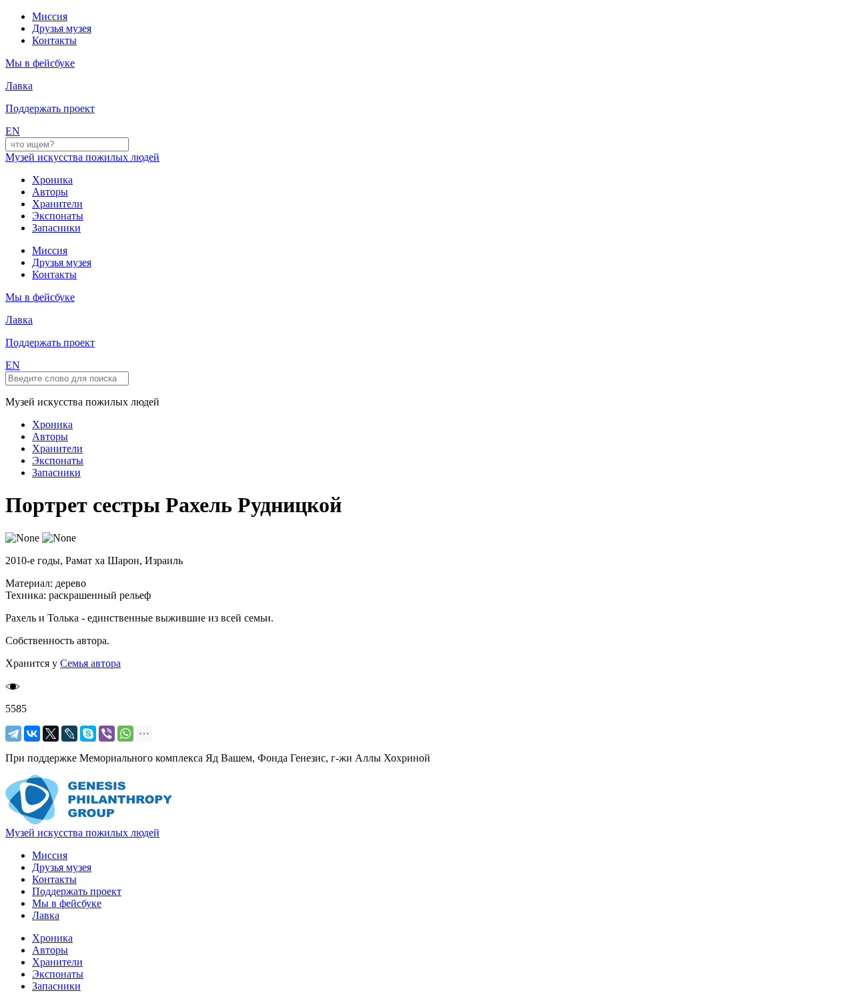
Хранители (57, 203)
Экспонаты (57, 215)
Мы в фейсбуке (66, 903)
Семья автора (90, 663)
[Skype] (88, 734)
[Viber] (107, 734)
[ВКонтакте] (32, 734)
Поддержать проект (76, 891)
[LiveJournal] (69, 734)
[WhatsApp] (125, 734)
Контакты (54, 40)
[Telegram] (13, 734)
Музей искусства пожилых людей (82, 157)
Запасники (56, 227)
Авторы (50, 191)
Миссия (49, 16)
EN (12, 131)
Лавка (19, 85)
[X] (51, 734)
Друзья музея (61, 28)
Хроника (52, 179)
